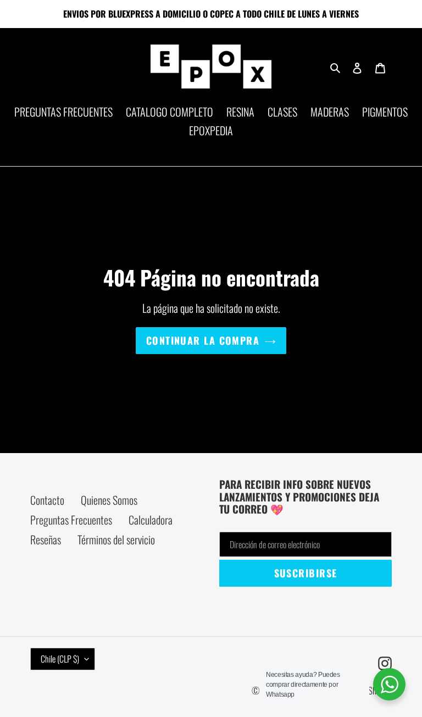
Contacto (47, 500)
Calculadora (151, 519)
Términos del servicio (116, 539)
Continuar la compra (202, 340)
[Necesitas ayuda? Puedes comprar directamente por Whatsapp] (389, 684)
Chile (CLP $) (60, 658)
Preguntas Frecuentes (71, 519)
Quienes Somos (109, 500)
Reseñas (45, 539)
